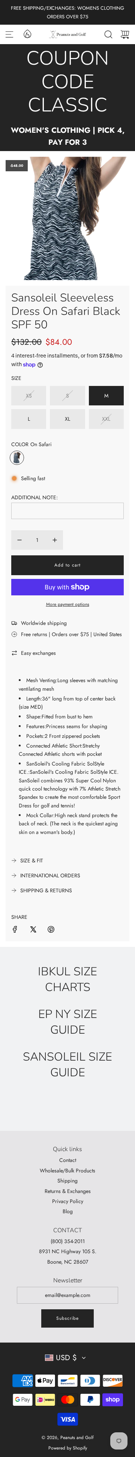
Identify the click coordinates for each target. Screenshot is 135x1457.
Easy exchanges (38, 653)
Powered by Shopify (67, 1448)
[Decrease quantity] (19, 540)
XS (29, 395)
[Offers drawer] (27, 33)
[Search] (108, 34)
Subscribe (67, 1318)
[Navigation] (9, 34)
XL (67, 419)
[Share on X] (33, 930)
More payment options (67, 604)
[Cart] (125, 34)
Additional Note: (34, 497)
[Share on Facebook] (15, 930)
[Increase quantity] (54, 540)
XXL (106, 419)
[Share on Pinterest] (51, 930)
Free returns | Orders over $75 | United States (71, 634)
